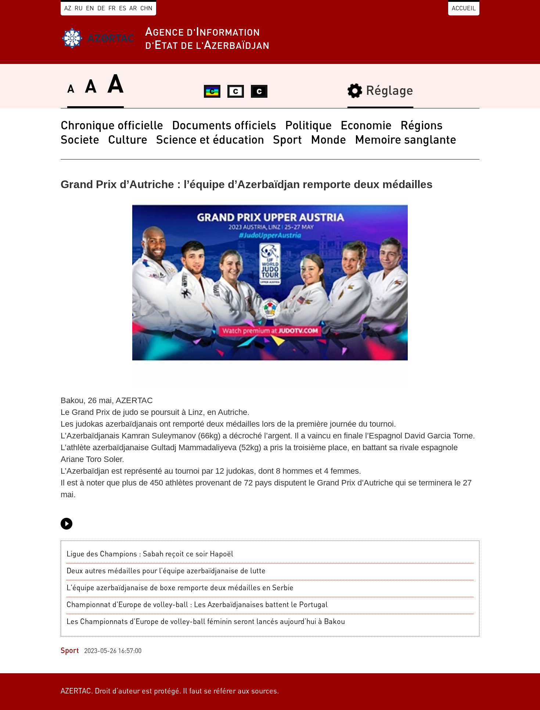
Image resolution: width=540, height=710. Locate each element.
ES (122, 9)
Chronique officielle (112, 126)
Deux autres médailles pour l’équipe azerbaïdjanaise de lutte (166, 571)
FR (112, 9)
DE (101, 9)
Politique (308, 126)
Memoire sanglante (405, 141)
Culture (127, 141)
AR (133, 9)
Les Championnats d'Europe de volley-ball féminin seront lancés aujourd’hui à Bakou (205, 622)
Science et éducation (210, 141)
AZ (67, 9)
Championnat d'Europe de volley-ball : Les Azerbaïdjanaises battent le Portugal (197, 605)
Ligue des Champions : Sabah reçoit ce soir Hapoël (149, 554)
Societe (80, 141)
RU (79, 9)
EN (90, 9)
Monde (328, 141)
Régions (421, 126)
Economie (366, 126)
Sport (287, 141)
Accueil (464, 9)
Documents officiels (224, 126)
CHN (146, 9)
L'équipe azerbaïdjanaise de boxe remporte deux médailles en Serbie (180, 588)
